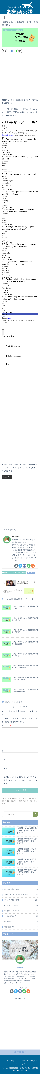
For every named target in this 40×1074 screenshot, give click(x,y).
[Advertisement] (20, 76)
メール (4, 759)
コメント (6, 726)
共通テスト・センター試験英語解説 (15, 573)
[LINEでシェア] (16, 51)
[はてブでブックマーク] (12, 51)
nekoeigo (16, 536)
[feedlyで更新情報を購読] (29, 566)
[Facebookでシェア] (8, 51)
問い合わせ (10, 1061)
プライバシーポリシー (29, 1061)
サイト (4, 768)
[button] (20, 51)
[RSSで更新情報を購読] (33, 566)
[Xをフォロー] (20, 566)
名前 (3, 751)
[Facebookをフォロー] (24, 566)
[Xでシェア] (4, 51)
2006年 (32, 573)
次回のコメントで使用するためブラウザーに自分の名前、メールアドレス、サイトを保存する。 (20, 780)
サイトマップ (20, 1064)
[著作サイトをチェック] (16, 566)
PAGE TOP (21, 1052)
